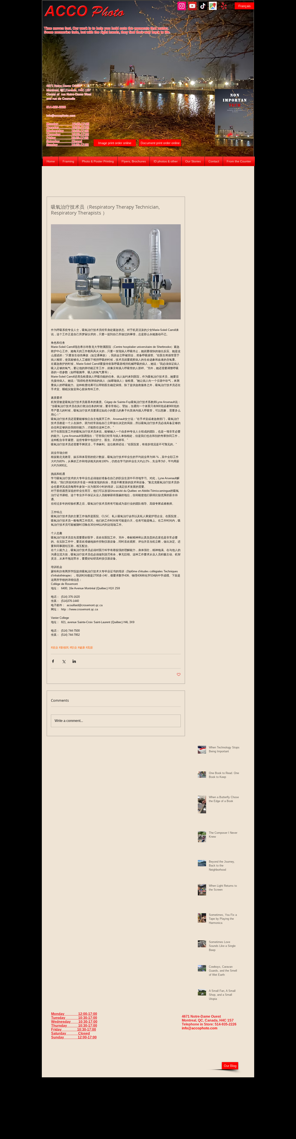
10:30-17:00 (80, 134)
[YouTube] (192, 6)
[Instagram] (181, 6)
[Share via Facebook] (53, 661)
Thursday (59, 134)
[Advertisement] (148, 1107)
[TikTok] (203, 6)
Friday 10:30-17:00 (67, 137)
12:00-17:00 (80, 144)
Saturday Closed (64, 141)
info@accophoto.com (60, 115)
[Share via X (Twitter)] (64, 661)
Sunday (59, 144)
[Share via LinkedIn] (74, 661)
